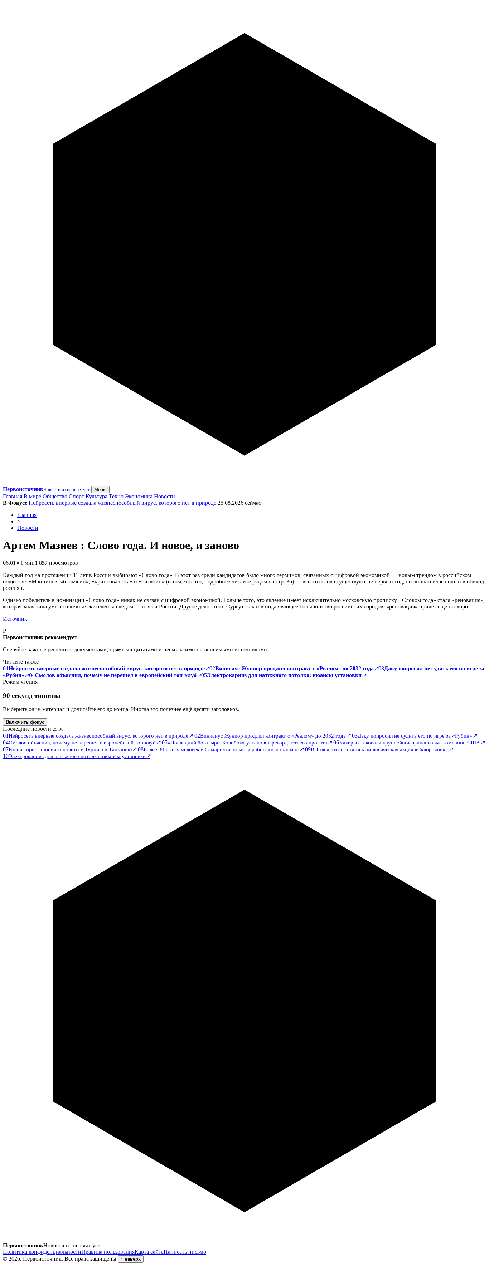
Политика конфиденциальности (42, 1252)
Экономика (138, 496)
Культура (96, 496)
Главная (12, 496)
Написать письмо (185, 1252)
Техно (116, 496)
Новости (164, 496)
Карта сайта (149, 1252)
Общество (55, 496)
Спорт (76, 496)
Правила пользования (108, 1252)
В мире (32, 496)
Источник (15, 619)
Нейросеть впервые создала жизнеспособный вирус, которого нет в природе (122, 503)
